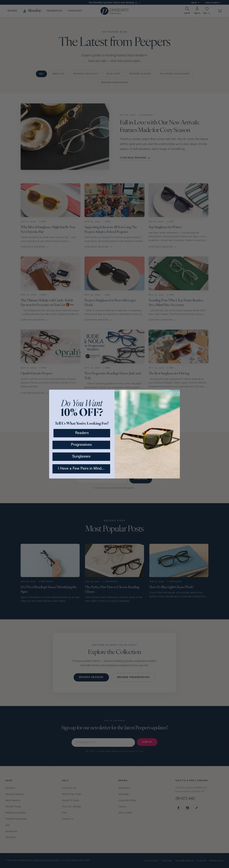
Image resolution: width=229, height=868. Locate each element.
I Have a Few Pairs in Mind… (81, 469)
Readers (82, 433)
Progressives (81, 445)
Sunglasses (81, 457)
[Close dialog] (176, 393)
